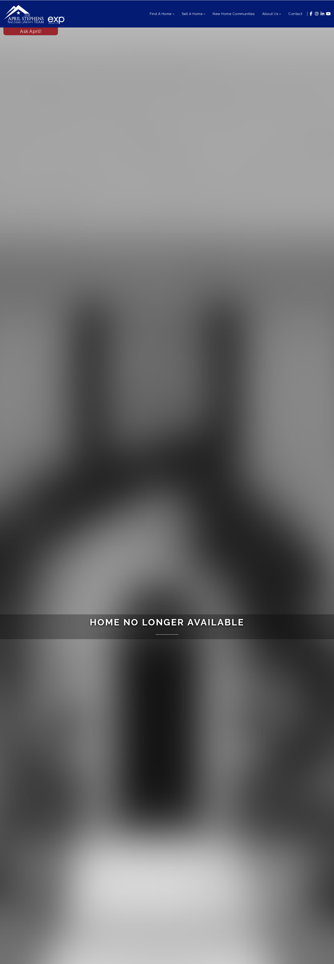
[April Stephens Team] (23, 14)
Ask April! (30, 31)
